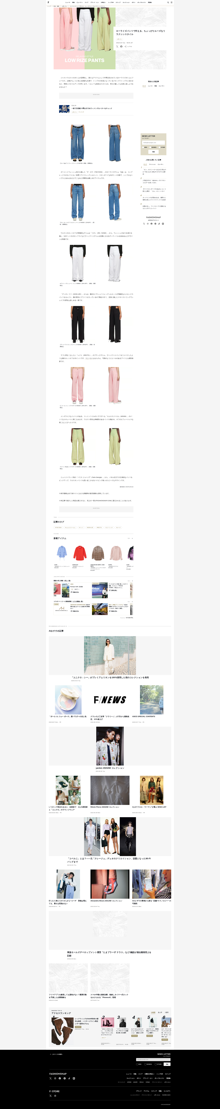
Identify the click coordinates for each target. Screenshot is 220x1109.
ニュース (67, 2)
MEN (145, 147)
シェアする (129, 46)
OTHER (163, 147)
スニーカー (89, 358)
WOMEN (154, 147)
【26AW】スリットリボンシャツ (62, 566)
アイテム (146, 1091)
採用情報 (129, 1082)
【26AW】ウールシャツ (77, 566)
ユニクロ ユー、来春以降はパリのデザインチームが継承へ (152, 1030)
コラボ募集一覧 (77, 601)
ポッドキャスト (142, 2)
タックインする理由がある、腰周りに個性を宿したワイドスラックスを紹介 (154, 199)
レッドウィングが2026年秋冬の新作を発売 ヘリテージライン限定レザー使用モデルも (86, 1021)
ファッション (152, 164)
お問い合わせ (167, 1082)
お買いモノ (64, 6)
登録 (153, 151)
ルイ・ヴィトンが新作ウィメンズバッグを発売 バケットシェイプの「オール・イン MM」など (168, 1032)
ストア (86, 2)
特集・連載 (56, 6)
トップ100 (111, 2)
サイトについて (121, 1082)
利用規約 (148, 1082)
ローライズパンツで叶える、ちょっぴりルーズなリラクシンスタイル (87, 6)
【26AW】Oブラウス (113, 566)
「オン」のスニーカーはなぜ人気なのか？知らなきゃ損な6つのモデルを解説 (154, 172)
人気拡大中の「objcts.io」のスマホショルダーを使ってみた (154, 181)
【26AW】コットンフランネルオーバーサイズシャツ (98, 568)
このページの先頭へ (57, 1054)
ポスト (133, 2)
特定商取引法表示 (166, 1095)
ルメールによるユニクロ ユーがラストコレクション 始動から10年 (137, 1030)
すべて (144, 85)
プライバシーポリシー (157, 1082)
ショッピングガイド (135, 1095)
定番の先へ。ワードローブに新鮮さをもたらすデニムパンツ (154, 207)
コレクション (126, 2)
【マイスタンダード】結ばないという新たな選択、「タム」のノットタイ (154, 190)
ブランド (139, 1091)
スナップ (118, 2)
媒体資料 (135, 1082)
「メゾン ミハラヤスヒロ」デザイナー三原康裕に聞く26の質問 (122, 1030)
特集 (73, 2)
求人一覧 (67, 580)
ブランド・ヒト (94, 2)
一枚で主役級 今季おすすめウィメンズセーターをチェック (92, 108)
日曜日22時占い (149, 1074)
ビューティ (80, 2)
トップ (49, 6)
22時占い (103, 2)
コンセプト (167, 1091)
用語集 (150, 2)
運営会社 (142, 1082)
